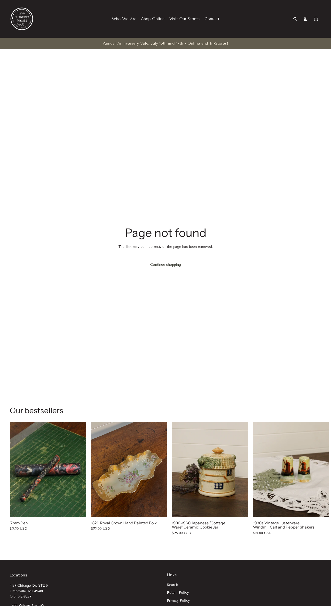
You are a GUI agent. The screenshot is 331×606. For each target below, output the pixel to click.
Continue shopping (165, 265)
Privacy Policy (178, 600)
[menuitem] (124, 19)
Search (172, 585)
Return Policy (178, 592)
